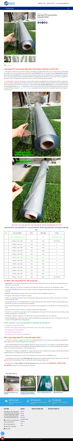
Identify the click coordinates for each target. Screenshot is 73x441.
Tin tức (21, 423)
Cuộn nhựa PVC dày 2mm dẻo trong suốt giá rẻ (11, 393)
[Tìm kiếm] (68, 8)
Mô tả (5, 65)
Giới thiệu (22, 413)
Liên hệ (21, 425)
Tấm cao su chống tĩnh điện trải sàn (44, 392)
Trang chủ (39, 13)
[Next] (34, 33)
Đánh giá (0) (9, 65)
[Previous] (6, 33)
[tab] (5, 66)
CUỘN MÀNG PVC (45, 13)
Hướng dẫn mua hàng (24, 419)
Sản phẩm (22, 415)
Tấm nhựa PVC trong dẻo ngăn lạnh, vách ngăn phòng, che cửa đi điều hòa (28, 393)
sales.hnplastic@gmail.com (10, 424)
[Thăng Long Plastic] (9, 3)
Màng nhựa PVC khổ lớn (58, 392)
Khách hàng (22, 417)
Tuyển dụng (22, 421)
